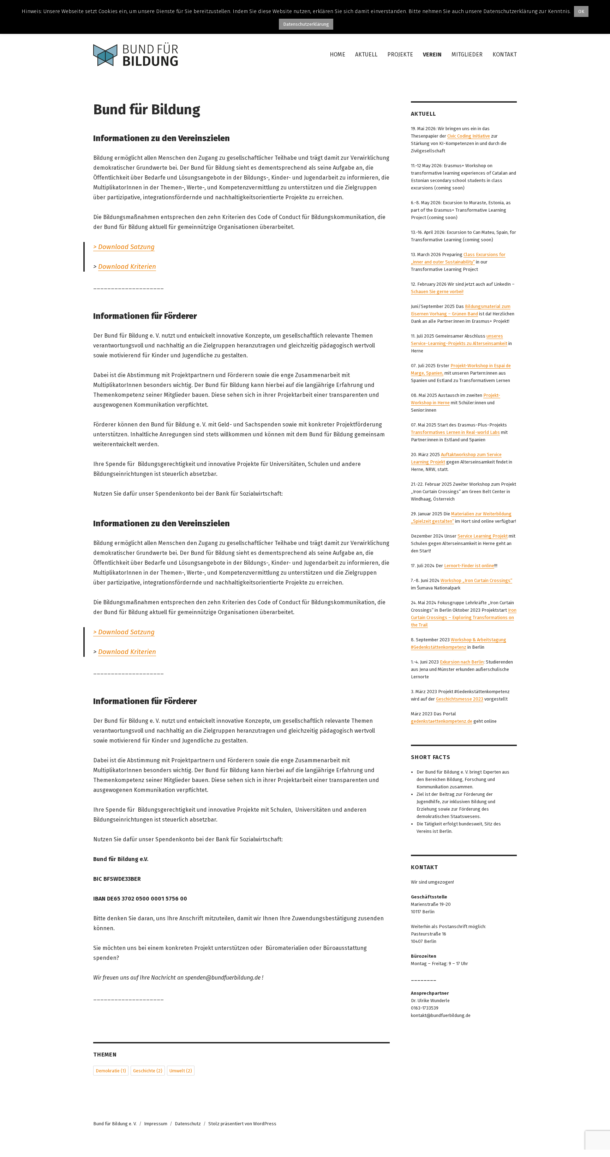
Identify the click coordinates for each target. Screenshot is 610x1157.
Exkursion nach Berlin (462, 662)
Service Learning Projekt (483, 536)
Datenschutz (188, 1123)
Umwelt (180, 1070)
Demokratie (111, 1070)
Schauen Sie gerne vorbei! (437, 291)
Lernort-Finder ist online (469, 565)
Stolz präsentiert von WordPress (242, 1123)
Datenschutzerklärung (306, 24)
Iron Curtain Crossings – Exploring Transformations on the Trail (463, 617)
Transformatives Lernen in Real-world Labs (455, 432)
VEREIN (432, 54)
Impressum (155, 1123)
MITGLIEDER (467, 54)
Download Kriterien (127, 266)
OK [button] (581, 11)
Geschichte (147, 1070)
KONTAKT (504, 54)
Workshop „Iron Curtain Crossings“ (476, 580)
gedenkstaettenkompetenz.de (441, 721)
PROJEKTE (400, 54)
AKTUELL (366, 54)
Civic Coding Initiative (468, 136)
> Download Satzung (124, 247)
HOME (337, 54)
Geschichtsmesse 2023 (459, 699)
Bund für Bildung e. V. (115, 1123)
